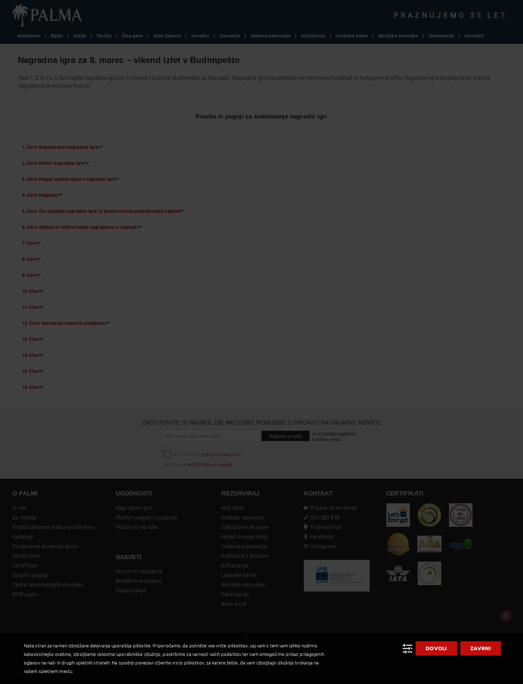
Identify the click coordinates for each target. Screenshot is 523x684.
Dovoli (436, 648)
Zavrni (480, 648)
